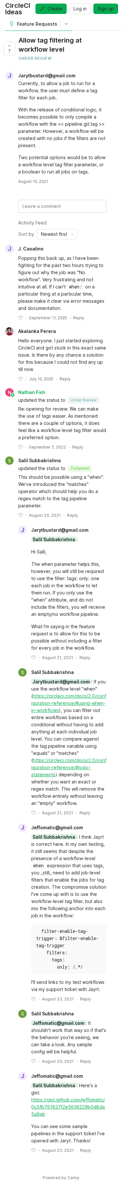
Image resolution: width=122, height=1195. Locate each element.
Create (54, 8)
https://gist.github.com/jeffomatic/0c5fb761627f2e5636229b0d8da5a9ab (68, 1107)
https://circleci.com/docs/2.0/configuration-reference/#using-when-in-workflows (68, 703)
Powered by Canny (61, 1177)
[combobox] (57, 234)
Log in (80, 8)
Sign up (106, 8)
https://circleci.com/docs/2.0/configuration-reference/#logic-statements (68, 767)
